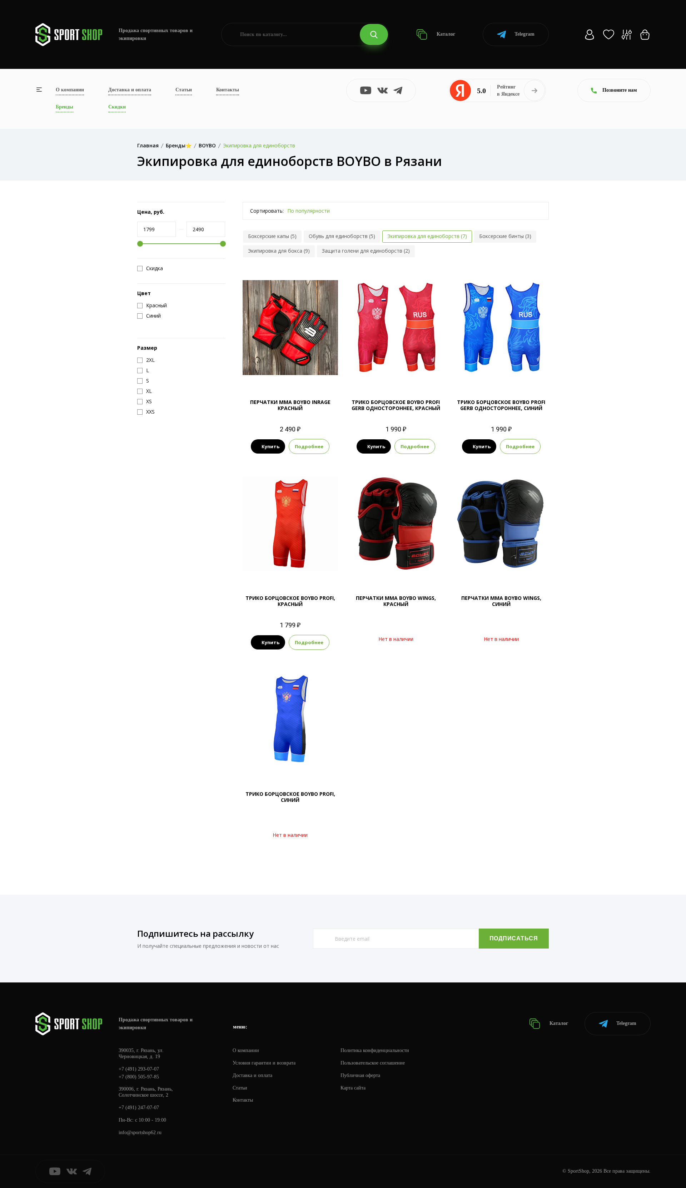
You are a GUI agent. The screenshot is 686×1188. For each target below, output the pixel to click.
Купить (270, 446)
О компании (70, 89)
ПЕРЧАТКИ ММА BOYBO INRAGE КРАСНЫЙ (290, 405)
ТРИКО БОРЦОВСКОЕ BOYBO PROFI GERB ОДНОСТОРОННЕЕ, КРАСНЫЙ (396, 405)
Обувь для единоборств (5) (342, 236)
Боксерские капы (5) (272, 236)
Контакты (227, 89)
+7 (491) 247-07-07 (139, 1107)
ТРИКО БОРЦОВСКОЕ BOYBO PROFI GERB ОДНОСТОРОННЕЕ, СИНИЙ (501, 405)
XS (376, 373)
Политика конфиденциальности (374, 1050)
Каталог (445, 34)
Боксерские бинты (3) (505, 236)
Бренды (64, 107)
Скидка (154, 268)
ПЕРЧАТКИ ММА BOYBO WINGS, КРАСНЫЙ (396, 601)
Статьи (183, 89)
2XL (415, 373)
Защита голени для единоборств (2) (366, 250)
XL (401, 373)
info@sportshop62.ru (140, 1132)
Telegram (524, 34)
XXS (277, 569)
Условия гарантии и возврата (264, 1063)
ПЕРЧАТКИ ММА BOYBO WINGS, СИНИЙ (501, 601)
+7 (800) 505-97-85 (139, 1077)
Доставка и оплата (129, 89)
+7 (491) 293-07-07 (139, 1069)
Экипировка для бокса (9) (279, 250)
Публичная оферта (360, 1075)
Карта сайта (353, 1088)
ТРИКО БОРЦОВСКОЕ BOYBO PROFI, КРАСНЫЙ (290, 601)
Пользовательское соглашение (372, 1063)
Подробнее (309, 446)
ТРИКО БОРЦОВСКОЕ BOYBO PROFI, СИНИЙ (290, 796)
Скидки (117, 107)
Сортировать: (267, 210)
